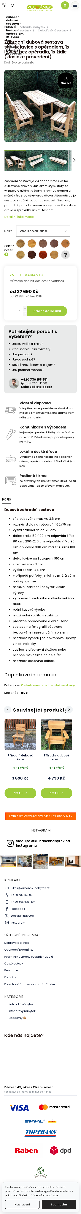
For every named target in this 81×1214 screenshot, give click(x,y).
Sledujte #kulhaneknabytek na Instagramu (43, 843)
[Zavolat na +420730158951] (8, 4)
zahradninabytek (22, 915)
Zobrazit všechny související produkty (40, 816)
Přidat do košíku (47, 311)
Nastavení (22, 1204)
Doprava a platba (16, 943)
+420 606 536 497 (23, 902)
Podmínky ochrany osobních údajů (28, 956)
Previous (7, 710)
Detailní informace (19, 217)
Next (70, 709)
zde (55, 1195)
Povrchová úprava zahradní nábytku (29, 984)
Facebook (18, 909)
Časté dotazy (13, 963)
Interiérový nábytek (22, 1011)
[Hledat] (12, 5)
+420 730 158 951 (22, 895)
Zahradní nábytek (21, 1004)
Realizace (11, 970)
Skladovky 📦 (18, 1018)
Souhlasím (59, 1204)
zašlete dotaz (41, 387)
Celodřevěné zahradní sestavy (48, 685)
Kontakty (10, 977)
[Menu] (75, 5)
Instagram (18, 923)
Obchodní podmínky (18, 949)
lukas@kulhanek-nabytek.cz (30, 888)
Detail (18, 793)
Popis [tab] (6, 499)
